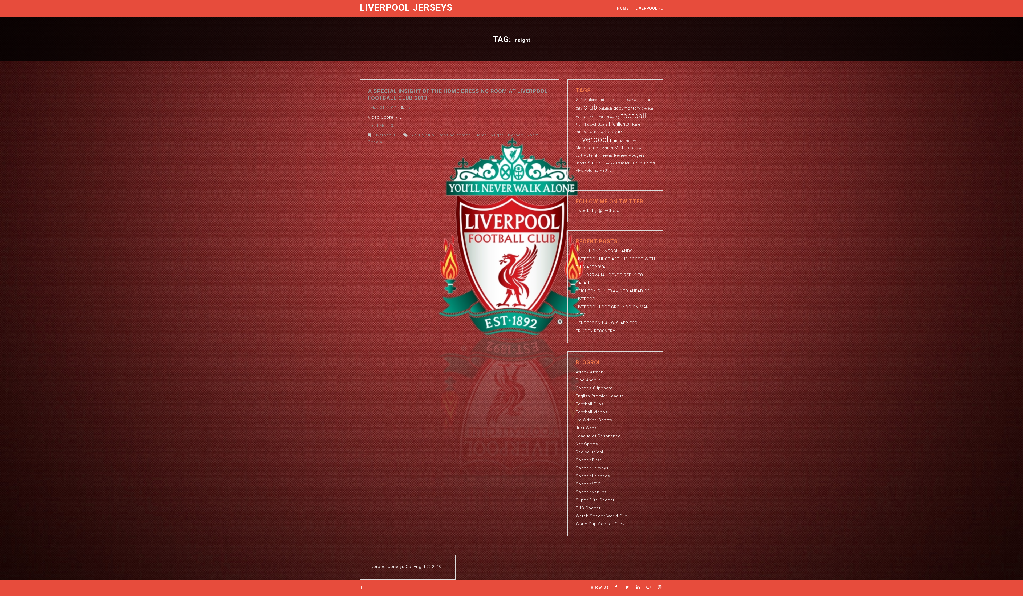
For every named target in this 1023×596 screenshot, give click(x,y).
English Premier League (600, 396)
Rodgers (637, 155)
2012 (581, 99)
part (579, 156)
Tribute (637, 163)
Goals (603, 124)
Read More (379, 125)
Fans (580, 117)
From (580, 124)
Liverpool (515, 135)
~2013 (417, 135)
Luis (614, 140)
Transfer (623, 163)
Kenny (599, 132)
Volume (591, 170)
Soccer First (588, 460)
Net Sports (587, 444)
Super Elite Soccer (595, 500)
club (429, 135)
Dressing (446, 135)
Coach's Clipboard (594, 388)
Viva (579, 170)
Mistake (623, 148)
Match (607, 148)
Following (612, 117)
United (649, 163)
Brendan (619, 100)
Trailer (609, 163)
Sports (581, 163)
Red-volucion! (589, 452)
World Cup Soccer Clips (600, 524)
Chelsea (643, 100)
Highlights (619, 124)
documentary (627, 108)
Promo (608, 156)
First (599, 117)
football (465, 135)
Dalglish (605, 108)
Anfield (605, 100)
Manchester (588, 148)
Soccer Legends (593, 476)
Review (620, 155)
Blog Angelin (588, 380)
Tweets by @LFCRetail (599, 210)
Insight (496, 135)
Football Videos (592, 412)
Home (623, 8)
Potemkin (593, 155)
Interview (584, 132)
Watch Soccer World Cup (601, 516)
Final (591, 117)
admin (413, 107)
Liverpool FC (649, 8)
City (579, 108)
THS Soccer (588, 508)
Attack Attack (589, 372)
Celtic (631, 100)
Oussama (639, 148)
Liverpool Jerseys (406, 7)
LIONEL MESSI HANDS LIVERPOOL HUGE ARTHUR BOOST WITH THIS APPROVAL (615, 259)
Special (375, 142)
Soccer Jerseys (592, 468)
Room (533, 135)
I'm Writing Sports (594, 420)
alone (592, 100)
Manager (628, 141)
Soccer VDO (588, 484)
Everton (647, 108)
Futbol (590, 124)
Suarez (595, 162)
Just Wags (586, 428)
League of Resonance (598, 436)
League (613, 131)
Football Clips (590, 404)
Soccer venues (591, 492)
